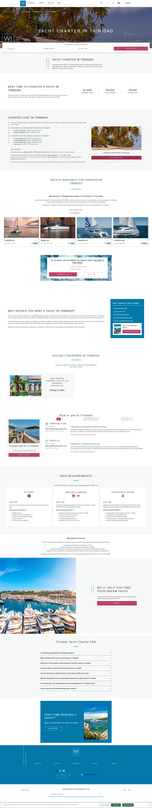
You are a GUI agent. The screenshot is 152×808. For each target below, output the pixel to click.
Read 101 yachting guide (131, 331)
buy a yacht (57, 763)
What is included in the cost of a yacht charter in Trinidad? (59, 658)
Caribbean (81, 318)
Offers (59, 3)
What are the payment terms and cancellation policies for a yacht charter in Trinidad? (68, 678)
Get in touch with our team (18, 162)
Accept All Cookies (128, 805)
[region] (76, 805)
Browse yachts (131, 48)
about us (95, 763)
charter (41, 3)
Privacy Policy (25, 790)
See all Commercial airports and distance (83, 434)
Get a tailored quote (116, 157)
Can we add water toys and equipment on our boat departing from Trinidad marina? (67, 683)
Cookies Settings (104, 805)
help (107, 3)
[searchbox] (59, 49)
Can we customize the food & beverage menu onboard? (58, 688)
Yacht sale (51, 3)
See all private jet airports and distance (82, 452)
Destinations (31, 3)
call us (90, 274)
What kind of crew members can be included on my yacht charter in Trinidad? (65, 663)
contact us (61, 274)
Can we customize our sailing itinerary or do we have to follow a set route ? (64, 673)
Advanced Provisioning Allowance (20, 157)
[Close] (149, 805)
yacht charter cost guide (69, 162)
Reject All (116, 805)
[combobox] (58, 48)
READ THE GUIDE (53, 728)
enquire (128, 3)
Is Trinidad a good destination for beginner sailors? (57, 653)
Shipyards (114, 763)
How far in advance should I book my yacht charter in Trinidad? (61, 668)
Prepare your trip (24, 455)
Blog (113, 3)
